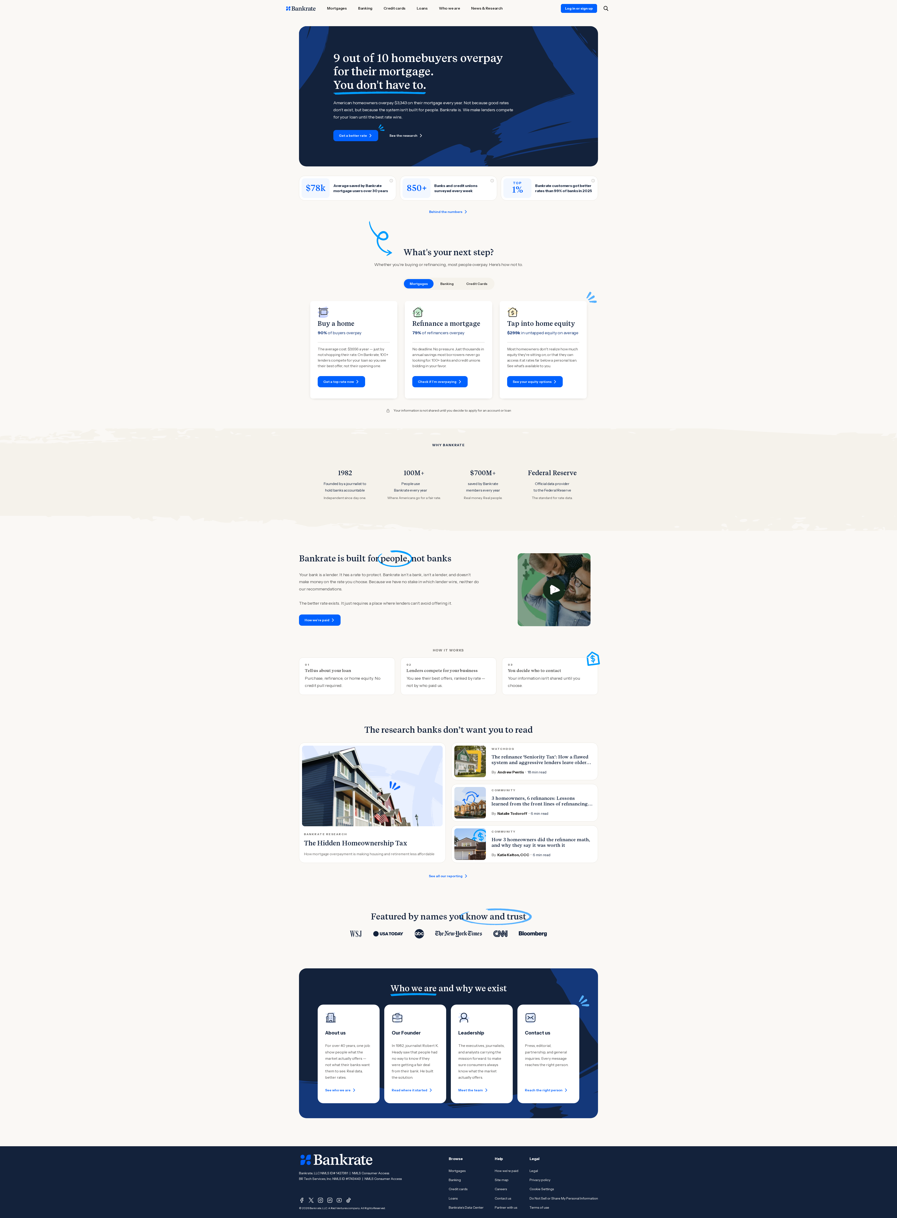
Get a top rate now (338, 382)
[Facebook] (302, 1200)
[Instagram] (320, 1200)
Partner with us (506, 1207)
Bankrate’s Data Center (466, 1207)
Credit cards (458, 1189)
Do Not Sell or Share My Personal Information (564, 1198)
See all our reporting (446, 876)
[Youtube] (339, 1200)
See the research (403, 135)
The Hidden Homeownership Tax (355, 843)
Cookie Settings (542, 1189)
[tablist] (448, 284)
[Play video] (554, 590)
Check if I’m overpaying (437, 382)
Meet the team (470, 1090)
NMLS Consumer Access (370, 1173)
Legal (534, 1171)
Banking (455, 1180)
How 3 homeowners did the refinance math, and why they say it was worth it (540, 842)
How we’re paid (317, 620)
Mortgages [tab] (419, 284)
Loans (453, 1198)
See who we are (338, 1090)
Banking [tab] (447, 284)
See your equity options (532, 382)
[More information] (391, 181)
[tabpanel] (448, 350)
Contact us (503, 1198)
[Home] (301, 8)
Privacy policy (540, 1180)
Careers (501, 1189)
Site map (502, 1180)
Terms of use (539, 1207)
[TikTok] (348, 1200)
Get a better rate (353, 135)
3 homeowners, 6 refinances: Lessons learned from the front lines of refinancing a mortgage (541, 803)
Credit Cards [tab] (476, 284)
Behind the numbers (445, 212)
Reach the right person (543, 1090)
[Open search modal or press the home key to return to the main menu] (606, 8)
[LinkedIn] (330, 1200)
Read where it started (409, 1090)
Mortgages (457, 1171)
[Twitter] (311, 1200)
